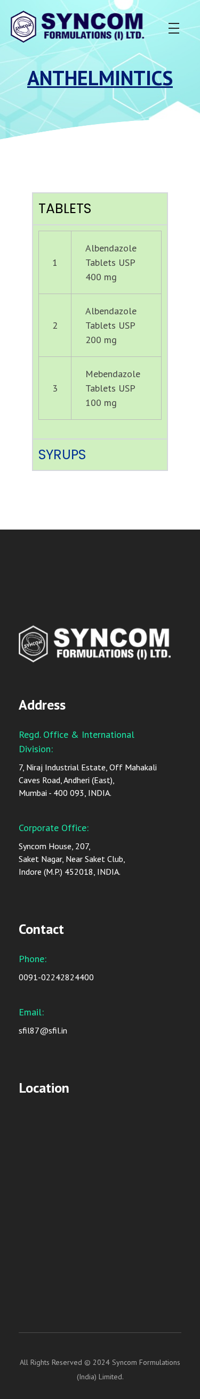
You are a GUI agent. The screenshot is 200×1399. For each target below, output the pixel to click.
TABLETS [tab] (64, 208)
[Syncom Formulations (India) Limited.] (94, 27)
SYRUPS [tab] (62, 454)
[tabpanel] (100, 331)
